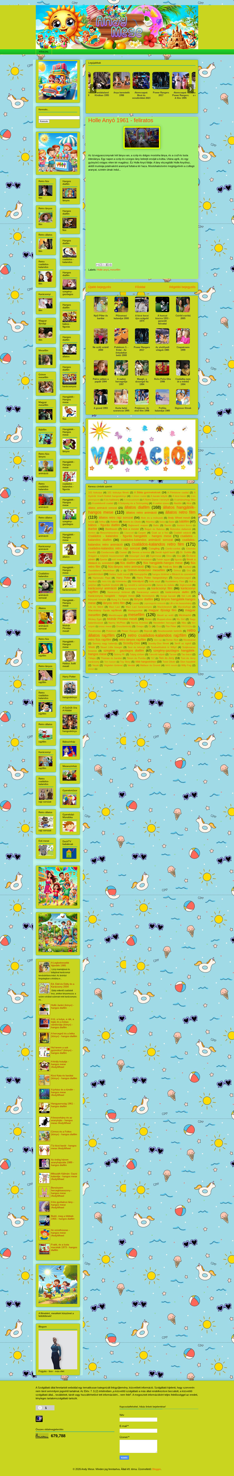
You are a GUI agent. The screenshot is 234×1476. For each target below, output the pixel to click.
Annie (91, 521)
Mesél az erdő (165, 615)
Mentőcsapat (116, 615)
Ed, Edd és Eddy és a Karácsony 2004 (62, 985)
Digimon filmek (183, 408)
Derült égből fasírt (165, 552)
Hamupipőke (140, 574)
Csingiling (154, 548)
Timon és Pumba (136, 658)
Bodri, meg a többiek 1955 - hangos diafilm (63, 1217)
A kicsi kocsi (179, 496)
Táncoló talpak (157, 654)
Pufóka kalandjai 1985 (162, 409)
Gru (189, 570)
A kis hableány (111, 499)
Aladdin (178, 503)
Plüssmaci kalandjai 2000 (121, 317)
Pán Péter (171, 626)
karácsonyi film (161, 588)
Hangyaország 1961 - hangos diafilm (63, 1105)
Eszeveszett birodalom (139, 559)
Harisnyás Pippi (101, 578)
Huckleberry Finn (174, 581)
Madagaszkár (135, 610)
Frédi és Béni (170, 566)
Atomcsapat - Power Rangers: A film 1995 (159, 95)
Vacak (95, 665)
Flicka (154, 567)
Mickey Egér (95, 619)
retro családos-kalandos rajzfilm (157, 635)
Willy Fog (186, 665)
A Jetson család (138, 496)
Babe (172, 521)
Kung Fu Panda (120, 599)
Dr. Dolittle (186, 552)
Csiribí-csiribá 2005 (183, 317)
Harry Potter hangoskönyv (152, 577)
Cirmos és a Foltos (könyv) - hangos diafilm (64, 1133)
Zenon (91, 669)
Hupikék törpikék (110, 585)
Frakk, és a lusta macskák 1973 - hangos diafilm (64, 1247)
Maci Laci (114, 607)
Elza (179, 556)
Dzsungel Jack (137, 556)
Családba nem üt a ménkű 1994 (179, 94)
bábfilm (184, 521)
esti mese (117, 559)
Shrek (91, 647)
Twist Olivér (169, 661)
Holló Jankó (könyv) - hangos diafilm (62, 1006)
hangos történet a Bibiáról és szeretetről (173, 574)
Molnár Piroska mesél (122, 619)
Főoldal (140, 287)
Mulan (148, 619)
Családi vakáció (182, 532)
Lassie (135, 603)
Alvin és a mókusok (152, 518)
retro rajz (158, 640)
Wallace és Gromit (150, 665)
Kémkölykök (148, 596)
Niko (184, 623)
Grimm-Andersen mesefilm (146, 570)
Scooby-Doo (131, 643)
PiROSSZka (186, 626)
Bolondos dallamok (180, 529)
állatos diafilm (137, 507)
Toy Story (125, 661)
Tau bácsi (186, 654)
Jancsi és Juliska (165, 585)
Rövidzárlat (189, 640)
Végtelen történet (113, 665)
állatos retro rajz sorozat (116, 517)
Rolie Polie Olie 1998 (162, 380)
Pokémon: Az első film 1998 (141, 409)
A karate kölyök (159, 496)
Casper (142, 532)
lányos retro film (114, 603)
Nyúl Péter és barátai (101, 317)
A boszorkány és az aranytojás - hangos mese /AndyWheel (62, 1120)
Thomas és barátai (111, 658)
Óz (150, 626)
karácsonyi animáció (102, 588)
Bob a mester (131, 528)
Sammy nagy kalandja (105, 643)
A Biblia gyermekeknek (147, 492)
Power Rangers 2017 (139, 94)
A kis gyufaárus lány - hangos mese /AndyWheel (62, 1205)
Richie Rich (172, 640)
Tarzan (173, 654)
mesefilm (115, 269)
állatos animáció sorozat (102, 507)
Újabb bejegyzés (99, 287)
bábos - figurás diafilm (104, 525)
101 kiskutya (95, 492)
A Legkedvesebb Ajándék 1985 (60, 964)
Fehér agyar (163, 559)
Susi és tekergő (137, 647)
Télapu (92, 658)
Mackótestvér (164, 607)
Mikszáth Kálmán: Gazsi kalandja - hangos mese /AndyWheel (64, 1176)
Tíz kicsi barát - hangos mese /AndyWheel (63, 1147)
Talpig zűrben (137, 654)
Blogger (156, 1469)
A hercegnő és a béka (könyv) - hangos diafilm (64, 1035)
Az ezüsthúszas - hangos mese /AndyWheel (60, 1233)
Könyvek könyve (97, 599)
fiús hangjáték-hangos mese (163, 563)
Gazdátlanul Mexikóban (101, 570)
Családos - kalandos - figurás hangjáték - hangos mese (129, 536)
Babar (162, 522)
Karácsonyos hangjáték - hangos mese (111, 595)
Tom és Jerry (166, 658)
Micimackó (185, 615)
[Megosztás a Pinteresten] (110, 264)
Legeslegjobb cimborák (155, 603)
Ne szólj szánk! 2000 (101, 348)
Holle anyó (103, 269)
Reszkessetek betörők (170, 631)
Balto (156, 525)
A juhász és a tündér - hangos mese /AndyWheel (63, 1092)
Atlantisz (150, 521)
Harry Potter (123, 577)
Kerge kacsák (168, 596)
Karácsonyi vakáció (148, 592)
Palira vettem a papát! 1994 (101, 380)
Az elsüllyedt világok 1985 (162, 348)
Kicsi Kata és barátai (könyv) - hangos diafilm (64, 1077)
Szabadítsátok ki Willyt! (164, 647)
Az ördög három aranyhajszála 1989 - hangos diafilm (62, 1162)
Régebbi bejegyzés (182, 287)
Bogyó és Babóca (155, 529)
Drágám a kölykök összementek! (106, 556)
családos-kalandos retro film (158, 544)
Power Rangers (130, 631)
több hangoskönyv (146, 661)
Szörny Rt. (119, 654)
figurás (178, 559)
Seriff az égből (183, 643)
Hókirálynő (138, 581)
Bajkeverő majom (138, 525)
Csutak (123, 552)
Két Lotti (186, 596)
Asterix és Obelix (132, 521)
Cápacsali (129, 533)
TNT (153, 658)
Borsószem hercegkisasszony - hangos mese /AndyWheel (61, 1191)
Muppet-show (164, 619)
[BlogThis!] (100, 264)
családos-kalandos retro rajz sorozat (114, 548)
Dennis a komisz (141, 552)
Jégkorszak (185, 585)
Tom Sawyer (110, 662)
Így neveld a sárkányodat (138, 585)
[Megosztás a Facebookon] (107, 264)
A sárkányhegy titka (184, 499)
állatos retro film (180, 512)
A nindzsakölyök (131, 500)
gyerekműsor (95, 574)
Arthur (102, 521)
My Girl (181, 619)
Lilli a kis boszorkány (180, 603)
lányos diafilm (143, 599)
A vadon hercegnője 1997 (121, 382)
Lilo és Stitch (95, 607)
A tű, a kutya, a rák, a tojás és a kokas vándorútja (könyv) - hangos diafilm (62, 1023)
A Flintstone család (178, 492)
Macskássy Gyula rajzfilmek (105, 610)
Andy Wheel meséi (179, 517)
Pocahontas (94, 631)
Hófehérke (121, 581)
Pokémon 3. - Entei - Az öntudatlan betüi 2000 (121, 351)
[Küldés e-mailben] (97, 264)
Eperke (103, 559)
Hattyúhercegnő (182, 578)
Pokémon (111, 631)
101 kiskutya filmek (118, 492)
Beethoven (111, 528)
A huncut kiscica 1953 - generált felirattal (162, 319)
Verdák (131, 665)
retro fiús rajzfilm (99, 639)
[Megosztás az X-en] (104, 264)
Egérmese (155, 556)
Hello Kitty (106, 581)
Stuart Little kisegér (111, 647)
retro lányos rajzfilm (132, 639)
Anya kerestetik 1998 (100, 94)
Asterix (114, 521)
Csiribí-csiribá (172, 548)
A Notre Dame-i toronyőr (156, 499)
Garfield (187, 567)
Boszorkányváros (109, 532)
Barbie (92, 529)
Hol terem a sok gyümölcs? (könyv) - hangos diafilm (62, 1050)
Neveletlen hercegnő (164, 623)
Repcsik (148, 631)
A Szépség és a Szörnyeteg (133, 503)
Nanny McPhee (117, 623)
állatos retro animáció (141, 512)
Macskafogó (184, 607)
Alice (189, 503)
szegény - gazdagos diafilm (123, 650)
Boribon (92, 533)
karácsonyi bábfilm (135, 588)
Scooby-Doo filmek (158, 643)
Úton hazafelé (187, 661)
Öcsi (158, 626)
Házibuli (92, 581)
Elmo (169, 556)
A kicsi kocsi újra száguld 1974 (142, 318)
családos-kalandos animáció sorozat (147, 540)
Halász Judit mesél (119, 574)
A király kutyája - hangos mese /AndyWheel (60, 1064)
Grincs (177, 570)
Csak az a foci (160, 532)
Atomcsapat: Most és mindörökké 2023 (119, 95)
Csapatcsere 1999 (183, 348)
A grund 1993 (101, 408)
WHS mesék (171, 665)
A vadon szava (161, 503)
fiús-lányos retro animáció (126, 566)
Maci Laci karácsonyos (139, 607)
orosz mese (105, 626)
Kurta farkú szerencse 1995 (121, 409)
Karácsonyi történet (119, 592)
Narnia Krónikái (139, 623)
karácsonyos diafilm (177, 592)
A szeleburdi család (102, 503)
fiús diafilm (127, 563)
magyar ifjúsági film (162, 610)
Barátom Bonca (184, 525)
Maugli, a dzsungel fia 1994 (141, 382)
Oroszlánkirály (124, 626)
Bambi (167, 525)
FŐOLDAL (44, 52)
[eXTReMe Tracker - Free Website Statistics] (39, 1421)
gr (121, 570)
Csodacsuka (107, 552)
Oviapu (140, 626)
